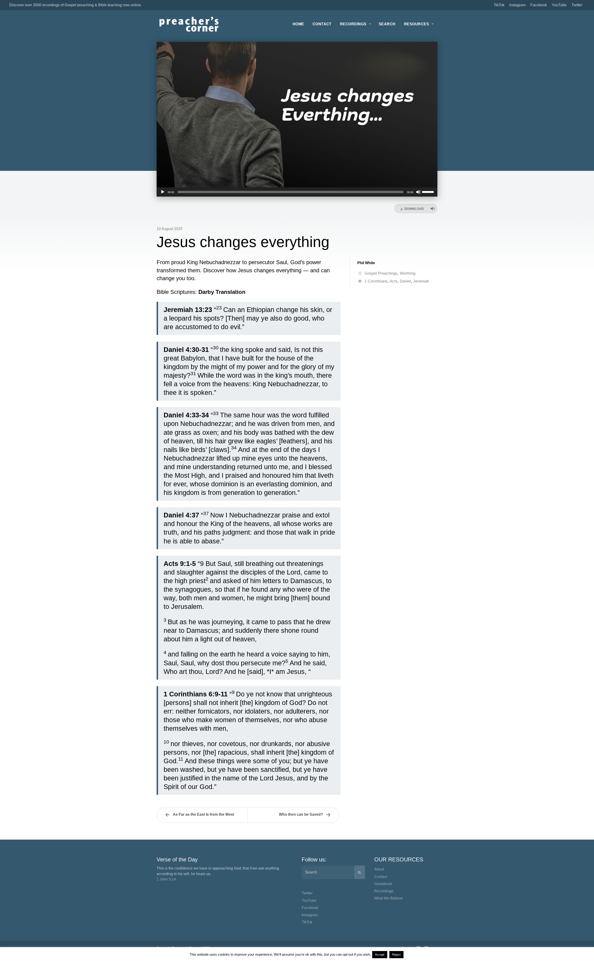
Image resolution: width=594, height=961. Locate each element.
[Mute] (418, 192)
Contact (322, 24)
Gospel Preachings (381, 273)
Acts (393, 281)
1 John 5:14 (166, 879)
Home (298, 24)
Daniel (405, 281)
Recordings (353, 24)
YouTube (559, 5)
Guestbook (383, 884)
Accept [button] (379, 954)
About (379, 869)
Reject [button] (396, 954)
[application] (297, 192)
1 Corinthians (376, 281)
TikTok (499, 5)
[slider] (428, 191)
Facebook (538, 5)
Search (387, 24)
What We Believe (388, 898)
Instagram (517, 5)
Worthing (407, 273)
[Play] (162, 192)
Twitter (576, 5)
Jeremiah (421, 281)
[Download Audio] (432, 208)
